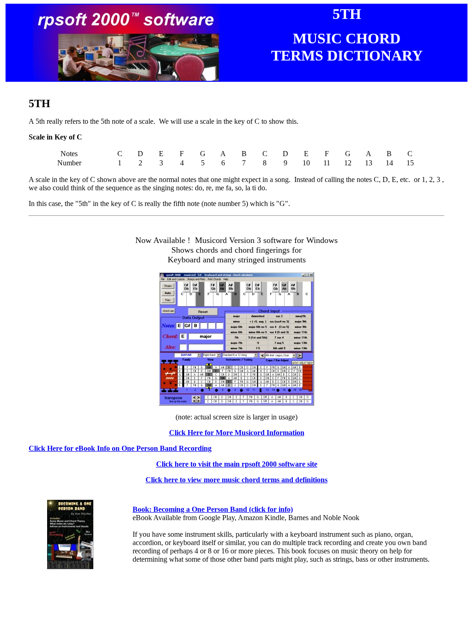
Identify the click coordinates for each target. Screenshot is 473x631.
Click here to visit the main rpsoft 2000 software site (236, 464)
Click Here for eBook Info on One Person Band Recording (120, 448)
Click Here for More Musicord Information (236, 433)
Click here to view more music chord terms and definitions (236, 480)
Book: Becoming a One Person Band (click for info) (213, 509)
